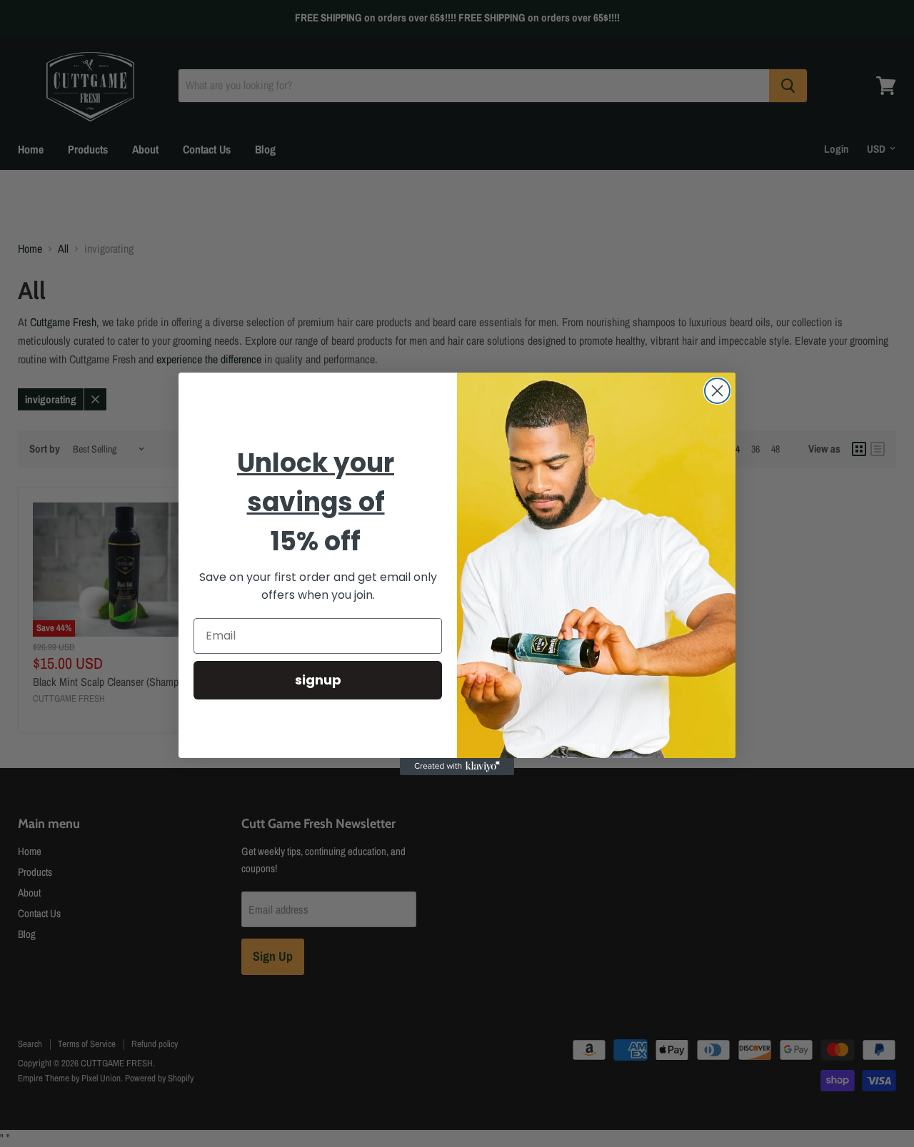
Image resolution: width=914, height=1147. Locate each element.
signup (318, 679)
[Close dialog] (717, 390)
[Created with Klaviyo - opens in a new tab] (457, 766)
